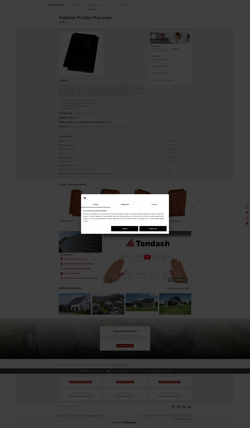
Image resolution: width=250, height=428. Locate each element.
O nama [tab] (154, 204)
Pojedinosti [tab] (125, 204)
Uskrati (124, 228)
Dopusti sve (153, 228)
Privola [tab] (95, 204)
